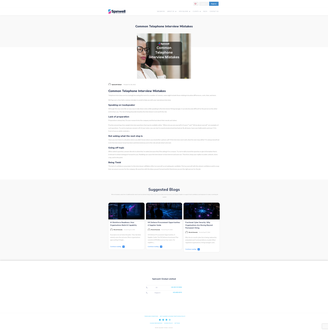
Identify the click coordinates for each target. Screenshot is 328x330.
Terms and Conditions (151, 316)
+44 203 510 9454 (176, 287)
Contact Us (214, 11)
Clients (196, 11)
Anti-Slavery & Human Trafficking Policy (172, 316)
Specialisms (183, 11)
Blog (205, 11)
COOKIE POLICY (168, 323)
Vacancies (161, 11)
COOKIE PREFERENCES (156, 323)
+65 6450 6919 (177, 292)
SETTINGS (177, 323)
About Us (170, 11)
